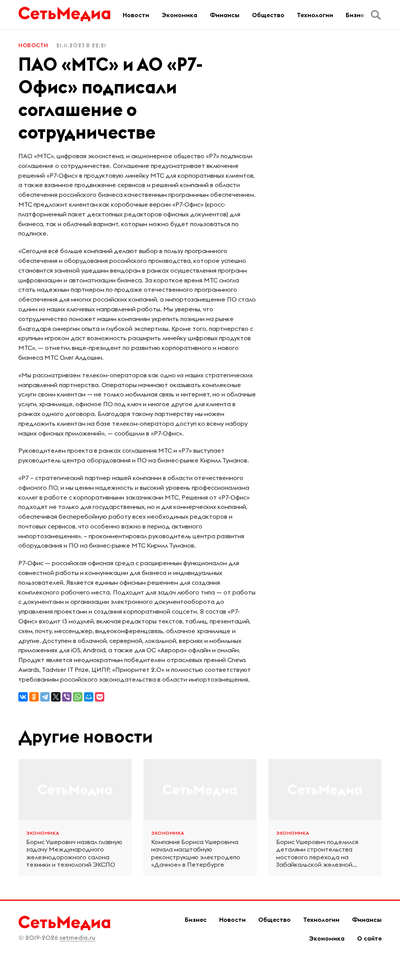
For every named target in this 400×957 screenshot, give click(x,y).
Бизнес (357, 15)
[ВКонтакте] (23, 697)
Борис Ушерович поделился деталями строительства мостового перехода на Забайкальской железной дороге (317, 853)
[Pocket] (99, 697)
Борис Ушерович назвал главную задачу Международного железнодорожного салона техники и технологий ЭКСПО (74, 853)
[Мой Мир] (88, 697)
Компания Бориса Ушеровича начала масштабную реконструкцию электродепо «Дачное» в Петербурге (195, 853)
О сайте (369, 938)
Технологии (315, 15)
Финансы (224, 15)
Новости (136, 15)
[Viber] (66, 697)
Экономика (179, 15)
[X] (56, 697)
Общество (268, 15)
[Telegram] (45, 697)
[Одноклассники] (34, 697)
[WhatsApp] (77, 697)
